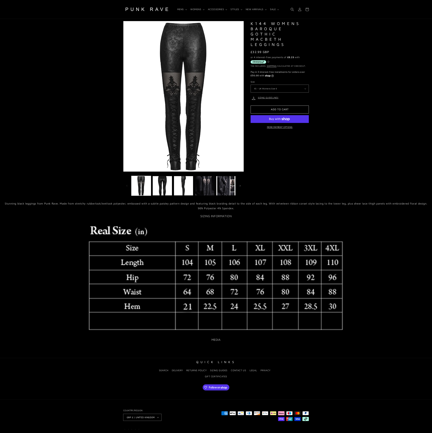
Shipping (272, 66)
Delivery (177, 370)
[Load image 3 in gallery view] (183, 185)
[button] (181, 9)
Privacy (266, 370)
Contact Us (238, 370)
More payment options (280, 127)
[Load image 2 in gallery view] (162, 185)
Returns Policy (196, 370)
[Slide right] (240, 185)
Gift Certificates (216, 376)
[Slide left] (127, 185)
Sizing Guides (218, 370)
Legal (253, 370)
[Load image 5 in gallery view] (226, 185)
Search (163, 370)
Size (253, 82)
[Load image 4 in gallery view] (204, 185)
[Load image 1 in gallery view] (141, 185)
